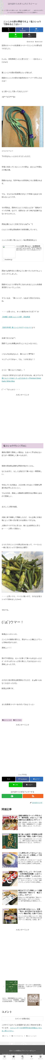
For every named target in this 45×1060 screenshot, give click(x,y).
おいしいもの (8, 720)
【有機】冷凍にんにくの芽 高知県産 (16, 317)
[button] (29, 35)
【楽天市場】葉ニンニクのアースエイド (17, 327)
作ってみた (18, 720)
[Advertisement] (22, 418)
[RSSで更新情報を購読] (33, 796)
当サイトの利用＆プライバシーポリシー (22, 1051)
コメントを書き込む (22, 1018)
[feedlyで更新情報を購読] (12, 796)
